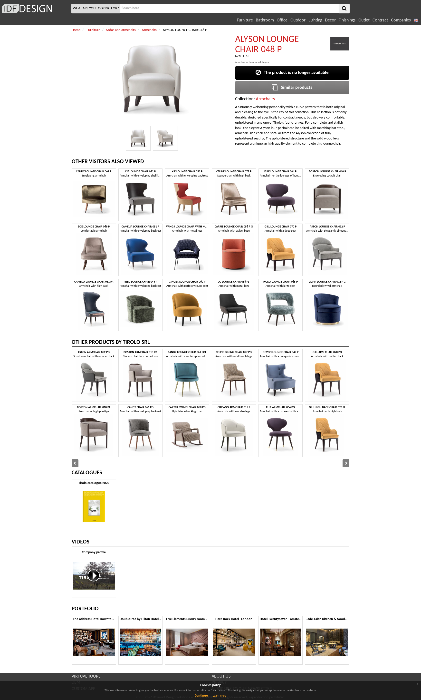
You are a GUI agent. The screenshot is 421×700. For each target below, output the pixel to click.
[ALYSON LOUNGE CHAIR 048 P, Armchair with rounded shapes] (138, 138)
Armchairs (265, 99)
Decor (330, 20)
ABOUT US (221, 676)
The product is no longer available (295, 72)
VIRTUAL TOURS (86, 676)
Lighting (315, 20)
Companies (401, 20)
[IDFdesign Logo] (35, 8)
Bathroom (265, 20)
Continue (201, 696)
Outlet (364, 20)
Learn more (219, 695)
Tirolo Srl (244, 56)
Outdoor (298, 20)
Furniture (245, 20)
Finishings (347, 20)
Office (282, 20)
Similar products (295, 87)
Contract (380, 20)
